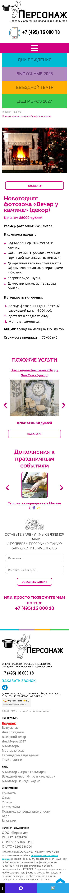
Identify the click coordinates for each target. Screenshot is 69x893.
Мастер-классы (13, 750)
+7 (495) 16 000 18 (41, 32)
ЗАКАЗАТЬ (35, 185)
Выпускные (10, 727)
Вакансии (9, 820)
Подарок (9, 723)
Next (63, 405)
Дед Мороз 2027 (14, 741)
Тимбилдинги (12, 759)
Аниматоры (10, 746)
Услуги (7, 802)
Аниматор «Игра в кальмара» (24, 771)
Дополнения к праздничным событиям (34, 458)
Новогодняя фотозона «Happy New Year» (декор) (34, 372)
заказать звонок (19, 680)
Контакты (9, 793)
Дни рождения (13, 732)
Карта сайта (11, 807)
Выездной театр (14, 736)
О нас (6, 797)
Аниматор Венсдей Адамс (21, 781)
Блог (5, 816)
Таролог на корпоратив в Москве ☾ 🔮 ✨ (34, 505)
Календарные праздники (20, 755)
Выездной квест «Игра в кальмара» (28, 776)
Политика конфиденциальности (26, 811)
